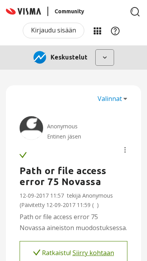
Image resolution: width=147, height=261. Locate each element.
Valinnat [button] (110, 98)
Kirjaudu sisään (53, 30)
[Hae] (135, 12)
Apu (115, 31)
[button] (125, 150)
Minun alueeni (97, 31)
